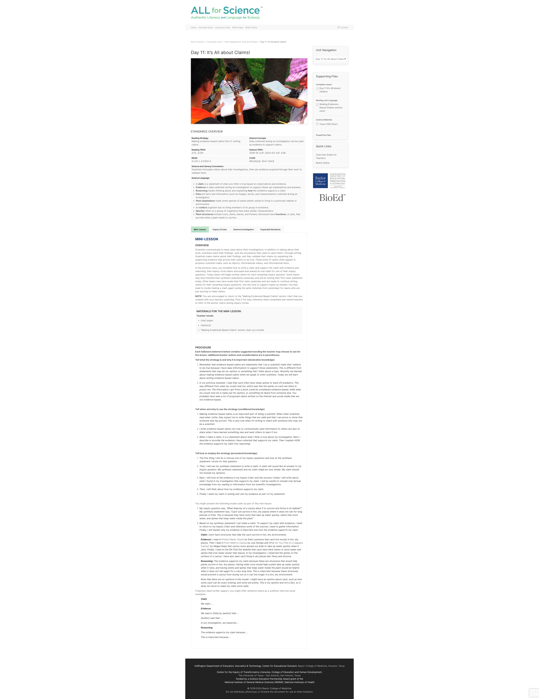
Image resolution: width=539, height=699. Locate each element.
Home (193, 27)
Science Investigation (243, 229)
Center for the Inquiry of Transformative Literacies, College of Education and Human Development (269, 672)
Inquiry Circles (220, 229)
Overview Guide (205, 27)
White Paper (237, 27)
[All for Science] (229, 12)
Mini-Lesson (200, 229)
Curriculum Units (222, 27)
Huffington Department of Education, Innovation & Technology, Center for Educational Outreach (246, 665)
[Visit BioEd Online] (332, 199)
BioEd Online (251, 27)
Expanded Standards (271, 229)
